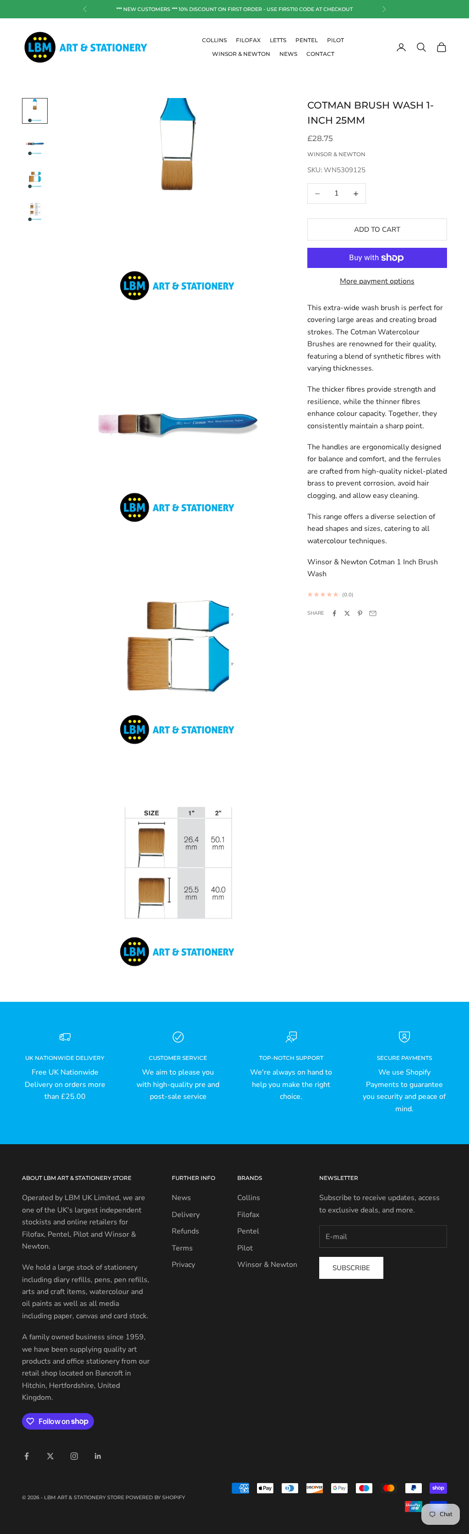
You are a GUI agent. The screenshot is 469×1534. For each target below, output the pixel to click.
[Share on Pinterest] (360, 613)
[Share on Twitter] (347, 613)
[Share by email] (372, 613)
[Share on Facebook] (334, 613)
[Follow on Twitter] (50, 1456)
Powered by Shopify (155, 1497)
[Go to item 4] (35, 210)
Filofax (248, 40)
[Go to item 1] (35, 111)
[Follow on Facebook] (26, 1456)
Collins (214, 40)
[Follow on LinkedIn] (98, 1456)
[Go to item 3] (35, 177)
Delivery (186, 1215)
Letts (278, 40)
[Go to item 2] (35, 144)
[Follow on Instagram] (74, 1456)
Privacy (183, 1265)
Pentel (306, 40)
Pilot (335, 40)
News (288, 53)
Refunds (185, 1231)
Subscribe (351, 1267)
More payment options (377, 281)
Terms (182, 1248)
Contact (320, 53)
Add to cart (377, 229)
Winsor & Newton (241, 53)
